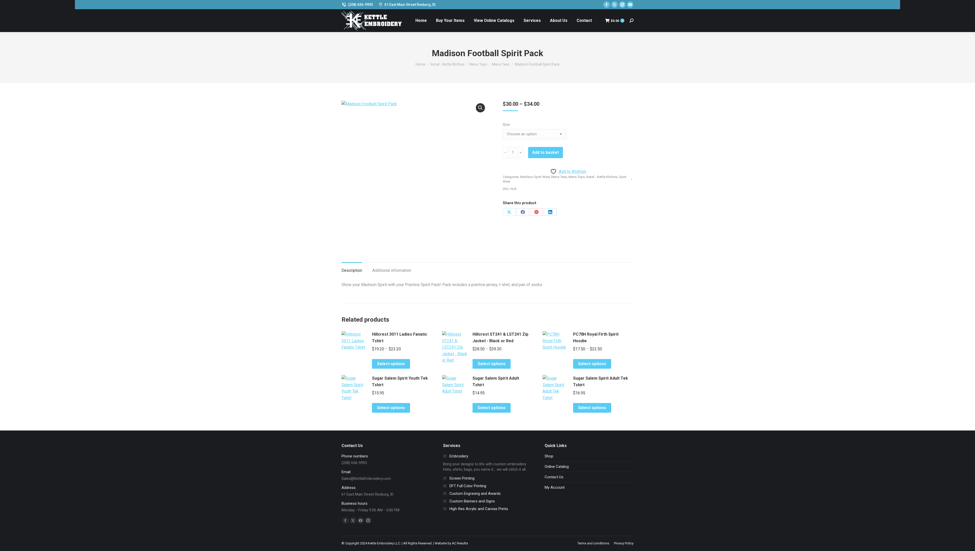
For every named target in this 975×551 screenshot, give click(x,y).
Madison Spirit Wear (535, 177)
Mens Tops (576, 177)
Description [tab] (352, 270)
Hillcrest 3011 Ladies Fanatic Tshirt (399, 337)
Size (506, 124)
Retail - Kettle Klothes (601, 177)
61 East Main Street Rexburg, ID (409, 5)
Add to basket (545, 152)
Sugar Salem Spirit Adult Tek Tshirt (600, 381)
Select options (391, 363)
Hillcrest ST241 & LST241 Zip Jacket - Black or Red (500, 337)
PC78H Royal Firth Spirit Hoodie (596, 337)
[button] (480, 107)
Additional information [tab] (391, 270)
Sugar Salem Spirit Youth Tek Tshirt (400, 381)
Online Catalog (557, 466)
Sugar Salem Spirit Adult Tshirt (496, 381)
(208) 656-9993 (360, 5)
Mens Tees (559, 177)
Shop (549, 456)
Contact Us (554, 477)
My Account (555, 487)
